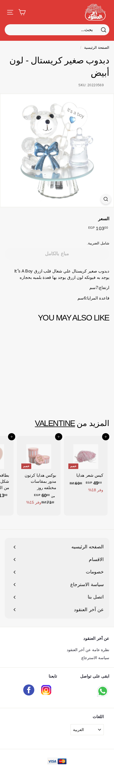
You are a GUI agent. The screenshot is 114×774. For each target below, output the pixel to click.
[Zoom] (106, 199)
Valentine (55, 423)
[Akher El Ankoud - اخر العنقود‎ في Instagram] (46, 690)
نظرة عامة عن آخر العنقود (88, 650)
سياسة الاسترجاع (95, 658)
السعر (103, 218)
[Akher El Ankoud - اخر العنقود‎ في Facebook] (28, 690)
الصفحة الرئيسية (96, 47)
